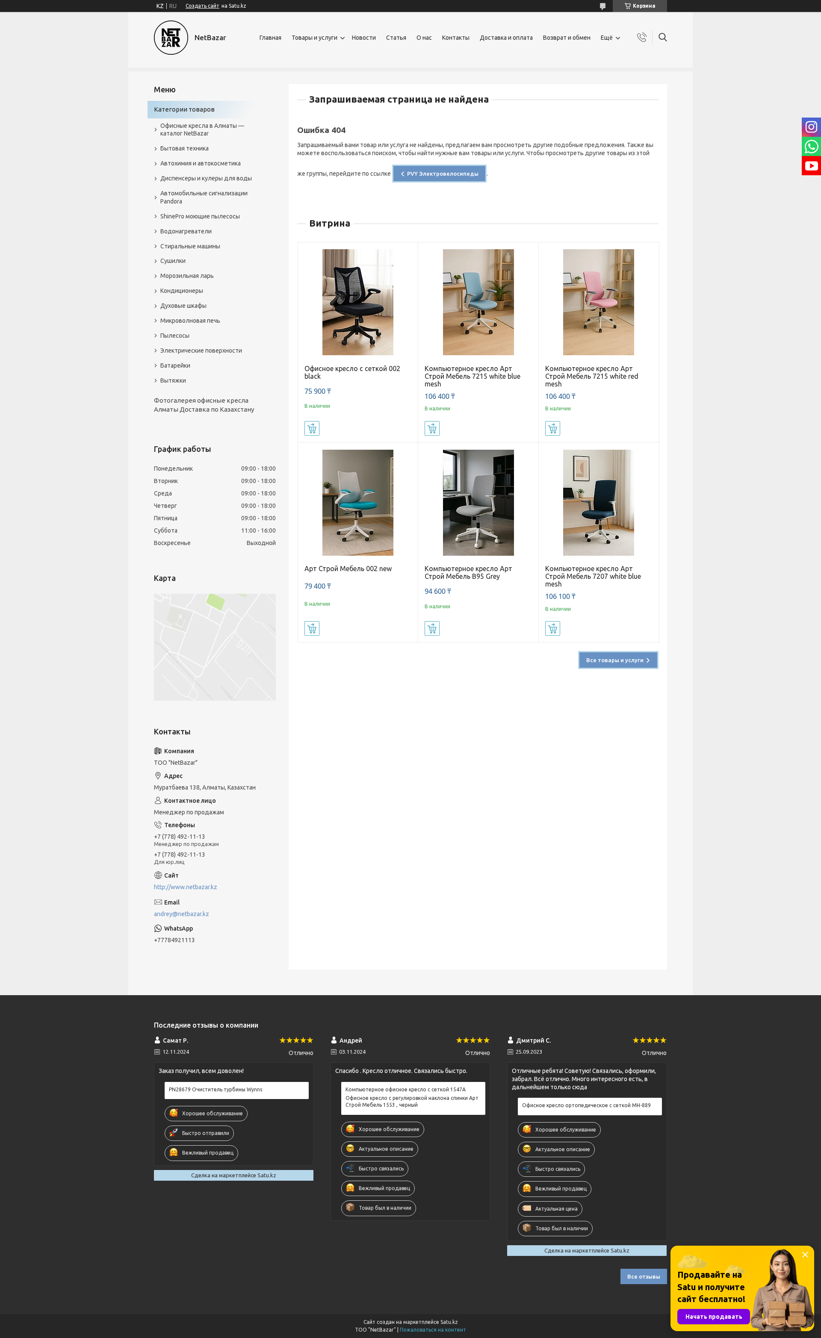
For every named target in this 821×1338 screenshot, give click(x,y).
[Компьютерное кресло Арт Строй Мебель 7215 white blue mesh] (478, 302)
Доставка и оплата (506, 37)
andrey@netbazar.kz (181, 914)
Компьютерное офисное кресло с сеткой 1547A (406, 1089)
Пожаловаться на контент (433, 1329)
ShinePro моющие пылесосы (200, 216)
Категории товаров (184, 109)
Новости (364, 37)
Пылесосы (174, 335)
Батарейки (175, 365)
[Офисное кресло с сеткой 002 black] (358, 302)
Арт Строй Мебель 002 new (348, 568)
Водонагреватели (186, 231)
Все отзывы (643, 1276)
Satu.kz (449, 1322)
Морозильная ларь (187, 275)
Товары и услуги (314, 37)
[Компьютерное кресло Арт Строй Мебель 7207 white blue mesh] (599, 502)
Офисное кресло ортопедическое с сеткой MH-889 (586, 1105)
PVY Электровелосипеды (442, 174)
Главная (270, 37)
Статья (396, 37)
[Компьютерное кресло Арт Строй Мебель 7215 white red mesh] (599, 302)
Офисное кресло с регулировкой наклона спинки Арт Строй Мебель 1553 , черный (412, 1101)
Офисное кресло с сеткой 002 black (352, 372)
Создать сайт (202, 6)
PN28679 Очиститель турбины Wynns (215, 1089)
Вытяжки (173, 380)
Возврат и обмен (567, 37)
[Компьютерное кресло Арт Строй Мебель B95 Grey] (478, 502)
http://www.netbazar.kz (185, 887)
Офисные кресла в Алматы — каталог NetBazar (202, 129)
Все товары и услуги (615, 660)
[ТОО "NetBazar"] (171, 38)
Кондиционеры (181, 290)
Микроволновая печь (190, 320)
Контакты (456, 37)
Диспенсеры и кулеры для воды (206, 178)
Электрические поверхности (201, 350)
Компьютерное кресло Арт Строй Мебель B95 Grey (468, 572)
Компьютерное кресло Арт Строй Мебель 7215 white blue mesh (472, 376)
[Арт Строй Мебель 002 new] (358, 502)
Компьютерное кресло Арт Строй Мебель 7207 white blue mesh (593, 576)
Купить (311, 428)
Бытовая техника (184, 148)
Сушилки (173, 260)
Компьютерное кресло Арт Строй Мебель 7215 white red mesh (591, 376)
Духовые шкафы (183, 305)
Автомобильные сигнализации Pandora (204, 197)
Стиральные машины (190, 246)
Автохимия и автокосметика (200, 163)
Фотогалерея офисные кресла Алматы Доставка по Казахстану (204, 405)
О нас (424, 37)
